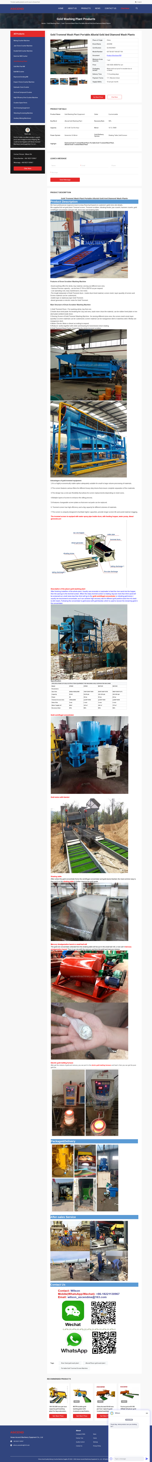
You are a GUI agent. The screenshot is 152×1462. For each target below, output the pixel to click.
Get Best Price (98, 97)
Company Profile (80, 1434)
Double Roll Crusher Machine (23, 51)
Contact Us (79, 1446)
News (94, 1434)
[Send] (146, 1458)
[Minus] (147, 1413)
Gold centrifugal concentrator (62, 715)
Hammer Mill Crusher (21, 56)
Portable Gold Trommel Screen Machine (74, 1368)
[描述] (137, 8)
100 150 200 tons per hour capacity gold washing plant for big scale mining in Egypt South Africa (58, 1409)
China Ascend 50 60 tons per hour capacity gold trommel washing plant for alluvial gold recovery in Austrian (105, 1409)
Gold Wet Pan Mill (19, 66)
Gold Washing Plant (53, 23)
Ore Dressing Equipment (22, 108)
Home (43, 23)
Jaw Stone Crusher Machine (23, 46)
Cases (95, 1438)
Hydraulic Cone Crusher (21, 87)
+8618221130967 (27, 162)
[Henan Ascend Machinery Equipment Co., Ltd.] (17, 9)
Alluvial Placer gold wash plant (95, 1363)
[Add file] (111, 1458)
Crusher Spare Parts (20, 103)
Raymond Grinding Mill (21, 77)
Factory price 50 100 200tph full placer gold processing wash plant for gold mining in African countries (129, 1409)
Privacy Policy (97, 1446)
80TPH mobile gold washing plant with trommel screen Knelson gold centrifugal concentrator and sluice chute (81, 1409)
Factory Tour (79, 1438)
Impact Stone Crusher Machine (24, 82)
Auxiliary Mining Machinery (22, 118)
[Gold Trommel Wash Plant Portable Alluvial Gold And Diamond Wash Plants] (69, 57)
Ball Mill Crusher (19, 71)
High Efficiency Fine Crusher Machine (26, 97)
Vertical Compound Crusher (23, 92)
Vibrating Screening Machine (23, 113)
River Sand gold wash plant (70, 1363)
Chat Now (27, 168)
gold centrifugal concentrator (104, 596)
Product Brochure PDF (114, 55)
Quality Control (80, 1442)
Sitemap (95, 1442)
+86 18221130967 (30, 158)
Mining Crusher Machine (22, 40)
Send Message (65, 180)
